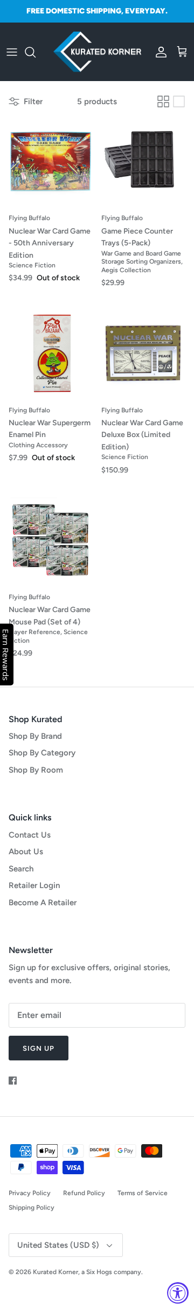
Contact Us (30, 835)
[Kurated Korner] (97, 52)
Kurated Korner (55, 1272)
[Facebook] (13, 1081)
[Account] (158, 52)
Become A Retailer (43, 902)
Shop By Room (36, 770)
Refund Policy (84, 1193)
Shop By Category (42, 753)
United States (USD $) (58, 1245)
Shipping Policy (31, 1207)
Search (21, 869)
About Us (26, 851)
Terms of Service (142, 1193)
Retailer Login (34, 885)
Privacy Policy (30, 1193)
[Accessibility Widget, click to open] (178, 1293)
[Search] (35, 52)
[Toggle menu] (12, 52)
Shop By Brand (35, 736)
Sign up (38, 1048)
